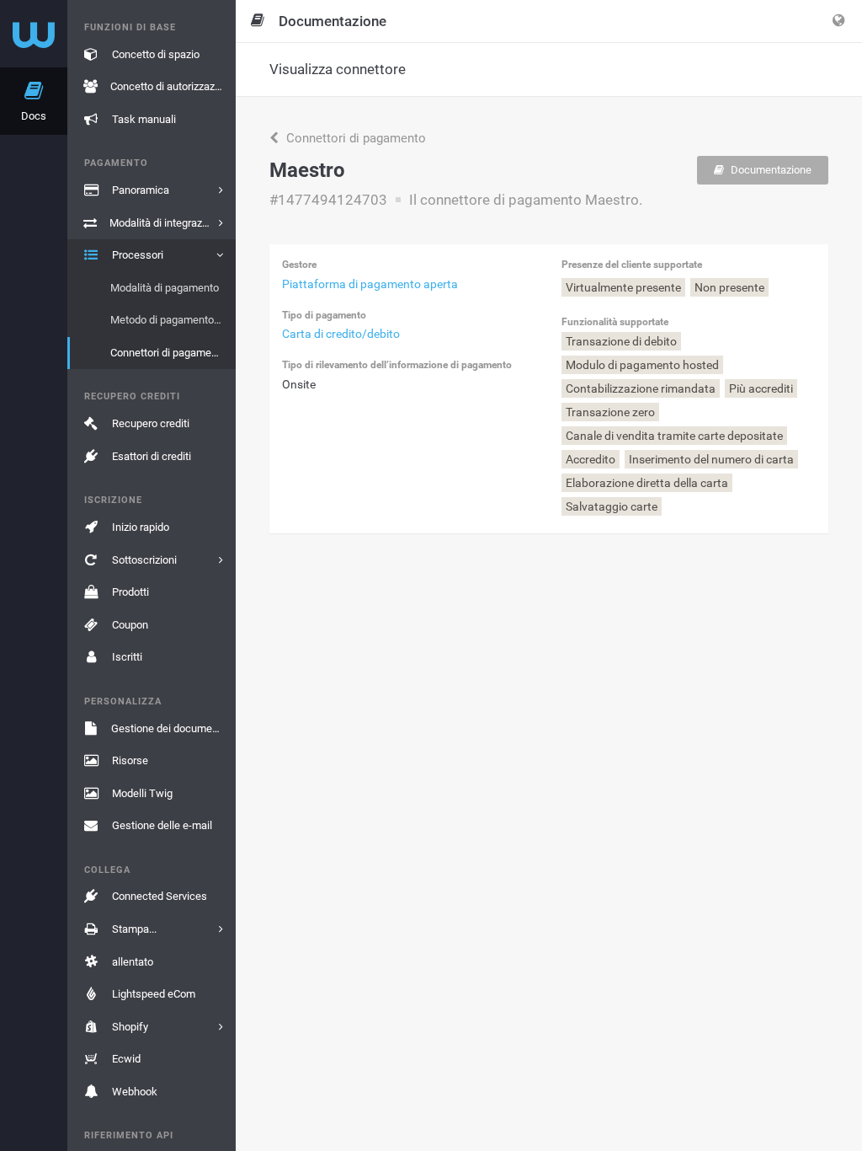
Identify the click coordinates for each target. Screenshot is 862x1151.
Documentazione (769, 169)
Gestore (299, 264)
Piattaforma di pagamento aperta (370, 284)
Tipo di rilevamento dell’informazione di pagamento (397, 365)
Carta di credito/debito (341, 333)
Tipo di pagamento (324, 315)
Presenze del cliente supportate (631, 264)
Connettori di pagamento (354, 138)
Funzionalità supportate (614, 322)
